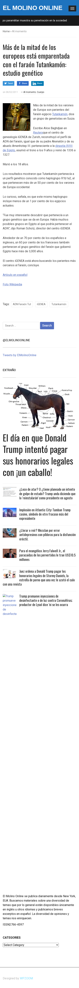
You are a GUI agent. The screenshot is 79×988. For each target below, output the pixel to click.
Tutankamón (58, 304)
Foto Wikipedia (12, 284)
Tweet (10, 83)
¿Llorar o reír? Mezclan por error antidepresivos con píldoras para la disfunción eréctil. (47, 534)
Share (24, 83)
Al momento (29, 92)
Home (6, 31)
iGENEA (41, 304)
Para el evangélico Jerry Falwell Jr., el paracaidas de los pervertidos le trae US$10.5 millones (47, 555)
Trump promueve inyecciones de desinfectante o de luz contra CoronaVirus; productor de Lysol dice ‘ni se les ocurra (45, 600)
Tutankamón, (60, 114)
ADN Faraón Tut (22, 304)
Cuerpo (40, 92)
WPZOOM (26, 978)
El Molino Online (32, 7)
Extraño (9, 370)
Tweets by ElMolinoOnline (19, 355)
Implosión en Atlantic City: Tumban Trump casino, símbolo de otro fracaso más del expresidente (45, 514)
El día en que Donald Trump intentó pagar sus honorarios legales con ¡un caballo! (38, 455)
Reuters (38, 132)
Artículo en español (15, 275)
